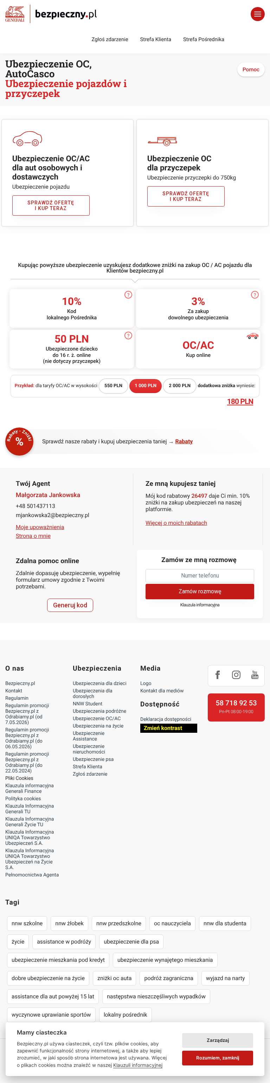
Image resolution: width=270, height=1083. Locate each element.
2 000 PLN (180, 386)
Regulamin (16, 698)
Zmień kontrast (163, 728)
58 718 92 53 (236, 703)
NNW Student (87, 704)
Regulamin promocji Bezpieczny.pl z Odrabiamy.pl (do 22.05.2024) (27, 762)
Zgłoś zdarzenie (109, 39)
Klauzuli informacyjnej (137, 1065)
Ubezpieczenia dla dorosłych (92, 693)
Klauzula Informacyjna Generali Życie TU (29, 822)
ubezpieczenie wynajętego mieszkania (165, 960)
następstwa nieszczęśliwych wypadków (156, 996)
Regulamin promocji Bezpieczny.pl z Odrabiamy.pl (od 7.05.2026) (27, 714)
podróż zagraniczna (168, 978)
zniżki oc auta (114, 978)
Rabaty (184, 441)
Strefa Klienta (156, 39)
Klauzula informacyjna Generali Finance (29, 788)
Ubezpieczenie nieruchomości (89, 749)
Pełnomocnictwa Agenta (32, 875)
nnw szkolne (27, 923)
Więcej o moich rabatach (176, 523)
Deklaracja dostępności (165, 719)
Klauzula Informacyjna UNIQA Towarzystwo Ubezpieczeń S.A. (29, 837)
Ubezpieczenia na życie (98, 726)
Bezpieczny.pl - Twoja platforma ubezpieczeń (51, 13)
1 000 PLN (145, 386)
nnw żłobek (69, 923)
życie (18, 941)
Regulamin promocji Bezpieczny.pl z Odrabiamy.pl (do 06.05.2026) (27, 738)
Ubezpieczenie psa (93, 759)
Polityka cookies (23, 799)
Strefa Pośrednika (203, 39)
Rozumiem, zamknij (217, 1058)
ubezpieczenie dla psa (131, 941)
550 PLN (113, 386)
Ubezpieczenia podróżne (99, 711)
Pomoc (251, 69)
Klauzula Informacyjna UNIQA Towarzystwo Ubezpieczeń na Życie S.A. (29, 859)
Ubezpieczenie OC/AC (97, 719)
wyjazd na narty (225, 978)
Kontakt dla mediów (162, 691)
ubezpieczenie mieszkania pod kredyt (58, 960)
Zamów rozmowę (200, 591)
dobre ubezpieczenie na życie (48, 978)
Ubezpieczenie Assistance (88, 736)
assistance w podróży (64, 941)
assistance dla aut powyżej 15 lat (53, 996)
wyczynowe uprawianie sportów (51, 1014)
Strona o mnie (33, 536)
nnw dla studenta (225, 923)
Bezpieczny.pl (20, 683)
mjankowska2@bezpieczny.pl (52, 515)
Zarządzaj (218, 1040)
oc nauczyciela (172, 923)
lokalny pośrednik (125, 1014)
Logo (145, 683)
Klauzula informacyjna (200, 605)
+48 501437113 (35, 506)
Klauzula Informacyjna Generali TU (29, 809)
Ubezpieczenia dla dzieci (100, 683)
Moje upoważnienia (40, 527)
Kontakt (13, 691)
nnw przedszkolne (118, 923)
